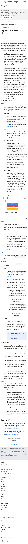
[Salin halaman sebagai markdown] (7, 33)
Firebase (3, 501)
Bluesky (2, 481)
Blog (2, 479)
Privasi (9, 537)
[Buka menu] (2, 1)
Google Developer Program (7, 464)
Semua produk (4, 531)
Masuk (24, 1)
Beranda (2, 21)
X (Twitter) (3, 488)
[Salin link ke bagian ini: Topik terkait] (11, 420)
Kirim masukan (6, 27)
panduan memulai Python (12, 434)
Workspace (16, 2)
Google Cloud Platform (6, 527)
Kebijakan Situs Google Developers (8, 454)
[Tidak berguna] (18, 25)
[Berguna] (16, 25)
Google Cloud (4, 507)
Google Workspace (10, 21)
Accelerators (4, 471)
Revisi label (9, 126)
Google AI (3, 529)
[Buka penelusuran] (21, 1)
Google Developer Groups (6, 467)
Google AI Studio (4, 503)
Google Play (3, 509)
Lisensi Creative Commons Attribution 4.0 (14, 449)
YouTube (3, 490)
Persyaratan (3, 537)
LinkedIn (3, 486)
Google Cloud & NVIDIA (6, 473)
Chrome (3, 498)
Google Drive (5, 6)
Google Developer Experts (6, 469)
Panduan (24, 21)
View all (2, 512)
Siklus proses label (17, 378)
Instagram (3, 484)
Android (2, 496)
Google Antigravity (5, 505)
